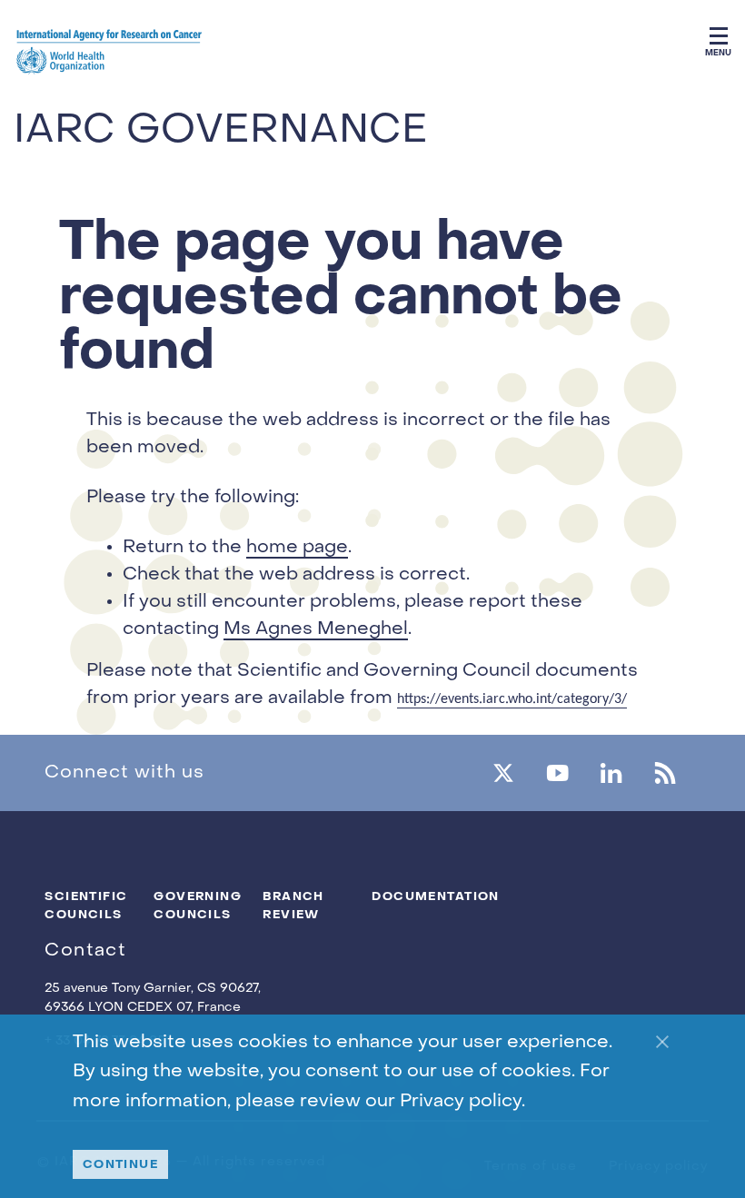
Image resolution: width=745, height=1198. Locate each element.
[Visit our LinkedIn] (611, 773)
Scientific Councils (85, 905)
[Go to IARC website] (109, 55)
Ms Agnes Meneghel (316, 629)
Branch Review (293, 905)
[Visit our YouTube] (557, 773)
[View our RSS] (664, 773)
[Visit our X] (503, 773)
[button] (719, 33)
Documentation (412, 896)
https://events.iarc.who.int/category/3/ (512, 699)
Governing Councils (194, 905)
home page (297, 548)
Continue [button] (121, 1164)
